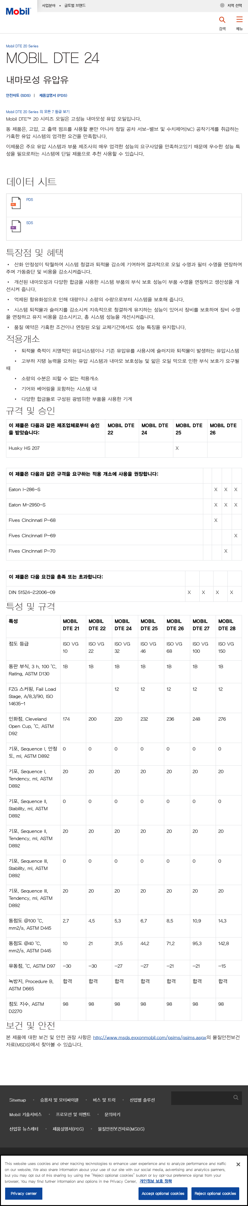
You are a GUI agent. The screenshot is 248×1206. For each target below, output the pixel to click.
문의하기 (112, 1114)
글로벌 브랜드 (75, 6)
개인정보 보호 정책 (156, 1181)
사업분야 (48, 6)
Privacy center (24, 1193)
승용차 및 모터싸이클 (59, 1100)
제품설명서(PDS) (68, 1129)
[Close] (238, 1164)
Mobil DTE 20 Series (22, 46)
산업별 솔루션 (142, 1100)
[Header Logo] (18, 7)
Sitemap (17, 1100)
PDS (29, 200)
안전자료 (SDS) (18, 96)
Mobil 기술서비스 (25, 1114)
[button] (239, 25)
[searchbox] (200, 1098)
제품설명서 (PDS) (53, 96)
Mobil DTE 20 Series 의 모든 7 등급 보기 (38, 112)
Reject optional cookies (215, 1193)
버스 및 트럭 (104, 1100)
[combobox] (206, 1098)
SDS (29, 223)
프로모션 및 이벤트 (73, 1114)
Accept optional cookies (163, 1193)
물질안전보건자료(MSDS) (121, 1129)
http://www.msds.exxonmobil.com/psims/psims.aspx (149, 1037)
